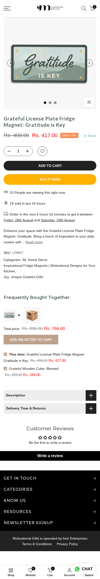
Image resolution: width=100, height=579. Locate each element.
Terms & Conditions (37, 544)
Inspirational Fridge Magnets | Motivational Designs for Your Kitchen (49, 268)
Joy (6, 277)
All (24, 260)
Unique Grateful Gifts (27, 277)
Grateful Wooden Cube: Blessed (33, 369)
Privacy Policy (67, 544)
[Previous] (11, 63)
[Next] (89, 63)
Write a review (50, 456)
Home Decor (37, 260)
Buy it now (50, 179)
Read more (34, 242)
